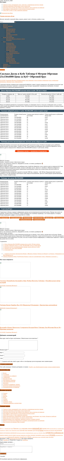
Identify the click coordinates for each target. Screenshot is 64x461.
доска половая (38, 80)
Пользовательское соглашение (11, 387)
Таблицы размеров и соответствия (12, 403)
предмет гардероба (36, 435)
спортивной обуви (59, 435)
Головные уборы (7, 401)
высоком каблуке (53, 428)
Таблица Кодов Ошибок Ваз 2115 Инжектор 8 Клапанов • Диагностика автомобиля (28, 305)
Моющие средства (11, 61)
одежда (49, 432)
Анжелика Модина (11, 80)
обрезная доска (10, 81)
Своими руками (10, 58)
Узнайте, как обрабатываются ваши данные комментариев (44, 367)
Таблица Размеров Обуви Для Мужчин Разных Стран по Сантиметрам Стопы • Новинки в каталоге (30, 256)
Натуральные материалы (12, 53)
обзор (44, 433)
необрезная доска (46, 80)
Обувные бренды (10, 29)
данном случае (8, 430)
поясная (18, 435)
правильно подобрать (26, 435)
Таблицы (5, 64)
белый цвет (7, 428)
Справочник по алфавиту (10, 376)
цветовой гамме (44, 437)
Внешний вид (10, 43)
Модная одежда (13, 51)
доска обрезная (29, 80)
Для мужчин (9, 55)
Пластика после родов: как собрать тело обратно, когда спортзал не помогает (23, 7)
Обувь (4, 394)
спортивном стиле (3, 437)
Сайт (1, 358)
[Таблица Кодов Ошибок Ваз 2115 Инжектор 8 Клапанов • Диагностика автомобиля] (15, 302)
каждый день (23, 430)
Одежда (5, 393)
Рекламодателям (7, 378)
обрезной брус (19, 81)
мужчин (40, 430)
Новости (5, 24)
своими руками (44, 435)
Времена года (6, 65)
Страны (5, 399)
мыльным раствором (49, 430)
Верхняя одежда (10, 50)
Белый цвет (9, 57)
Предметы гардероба (11, 34)
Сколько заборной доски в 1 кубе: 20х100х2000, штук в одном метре (22, 245)
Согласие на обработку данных (11, 384)
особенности (58, 433)
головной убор (60, 428)
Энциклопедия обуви (7, 16)
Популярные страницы (9, 380)
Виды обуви (9, 54)
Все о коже (9, 36)
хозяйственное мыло (36, 437)
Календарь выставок (8, 37)
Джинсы (5, 400)
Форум (5, 67)
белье (12, 428)
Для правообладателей (9, 381)
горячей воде (2, 430)
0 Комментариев (20, 80)
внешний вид (37, 428)
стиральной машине (13, 437)
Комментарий (4, 349)
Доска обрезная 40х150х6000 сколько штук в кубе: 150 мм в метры (21, 244)
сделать (52, 435)
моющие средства (33, 430)
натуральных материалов (10, 433)
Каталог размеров (8, 26)
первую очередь (4, 435)
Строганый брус (8, 249)
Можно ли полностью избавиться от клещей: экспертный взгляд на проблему (23, 420)
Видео (4, 373)
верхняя (20, 428)
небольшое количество (21, 433)
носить (40, 433)
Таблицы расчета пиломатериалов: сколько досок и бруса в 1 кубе (21, 247)
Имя (1, 352)
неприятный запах (29, 433)
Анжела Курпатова (11, 308)
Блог (4, 41)
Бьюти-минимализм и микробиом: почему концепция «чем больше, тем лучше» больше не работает (29, 416)
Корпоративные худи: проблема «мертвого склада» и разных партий (21, 419)
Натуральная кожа (11, 47)
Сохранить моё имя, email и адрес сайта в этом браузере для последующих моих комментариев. (27, 361)
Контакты (5, 383)
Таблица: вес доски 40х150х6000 (12, 248)
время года (46, 428)
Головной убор (10, 44)
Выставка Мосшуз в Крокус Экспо (15, 39)
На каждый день (10, 31)
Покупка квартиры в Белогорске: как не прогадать (16, 6)
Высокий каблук (10, 48)
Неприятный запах (14, 63)
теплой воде (23, 437)
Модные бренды (10, 60)
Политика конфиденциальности (11, 385)
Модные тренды (10, 30)
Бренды (5, 396)
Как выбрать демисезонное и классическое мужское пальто (19, 9)
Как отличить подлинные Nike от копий (14, 422)
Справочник (6, 377)
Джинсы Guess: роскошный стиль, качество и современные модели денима (23, 4)
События (5, 27)
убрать (29, 437)
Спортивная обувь (11, 46)
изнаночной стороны (15, 430)
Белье (4, 397)
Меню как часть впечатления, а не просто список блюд (17, 417)
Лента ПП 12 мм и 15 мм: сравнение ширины (15, 10)
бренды (15, 428)
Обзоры (8, 33)
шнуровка (51, 437)
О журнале (6, 374)
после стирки (12, 435)
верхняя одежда (27, 428)
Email (2, 355)
